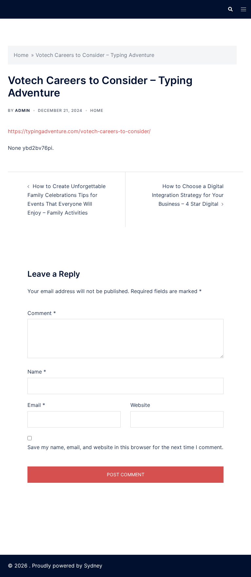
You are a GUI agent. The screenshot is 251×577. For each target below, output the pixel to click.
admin (22, 110)
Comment (41, 313)
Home (21, 55)
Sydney (93, 565)
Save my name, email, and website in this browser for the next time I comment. (125, 447)
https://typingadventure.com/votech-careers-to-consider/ (79, 131)
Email (36, 405)
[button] (230, 9)
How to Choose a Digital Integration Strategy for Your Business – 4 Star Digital (188, 195)
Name (36, 371)
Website (140, 405)
